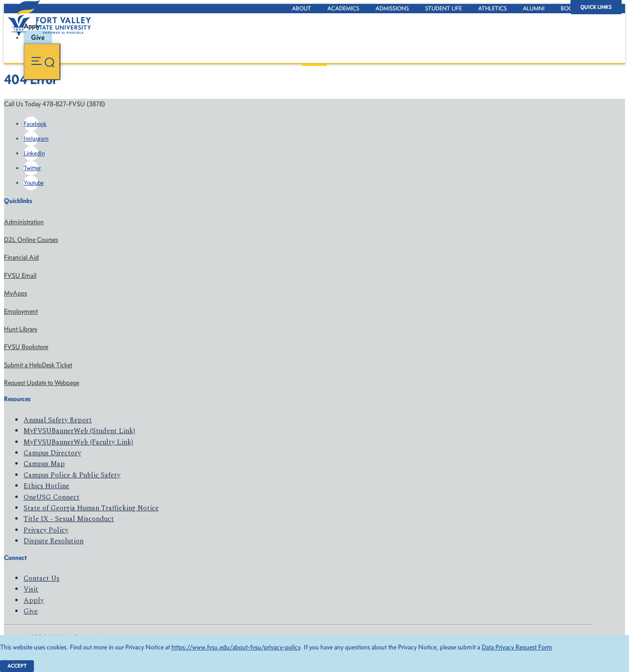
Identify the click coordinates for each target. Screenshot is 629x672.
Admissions (392, 8)
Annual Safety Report (58, 420)
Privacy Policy (46, 530)
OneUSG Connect (52, 497)
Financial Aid (21, 257)
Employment (21, 311)
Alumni (533, 8)
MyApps (15, 293)
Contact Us (41, 578)
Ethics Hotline (46, 486)
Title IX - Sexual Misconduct (69, 519)
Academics (343, 8)
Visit (31, 589)
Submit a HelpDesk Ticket (38, 365)
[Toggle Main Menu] (42, 61)
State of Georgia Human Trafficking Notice (91, 508)
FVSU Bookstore (26, 347)
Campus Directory (52, 453)
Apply (34, 600)
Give (31, 611)
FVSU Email (20, 275)
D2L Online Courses (31, 239)
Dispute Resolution (54, 541)
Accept (17, 666)
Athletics (492, 8)
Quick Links (596, 7)
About (301, 8)
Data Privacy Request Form (517, 647)
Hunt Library (20, 329)
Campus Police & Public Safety (72, 475)
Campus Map (44, 464)
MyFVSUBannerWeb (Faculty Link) (78, 442)
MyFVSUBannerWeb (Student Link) (79, 431)
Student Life (443, 8)
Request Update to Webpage (41, 383)
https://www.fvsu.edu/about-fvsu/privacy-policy (236, 647)
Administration (24, 222)
